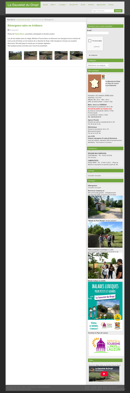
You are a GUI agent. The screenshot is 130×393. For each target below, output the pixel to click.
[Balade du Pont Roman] (105, 234)
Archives (91, 5)
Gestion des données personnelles (114, 389)
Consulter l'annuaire (94, 175)
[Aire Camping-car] (105, 207)
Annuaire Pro (73, 5)
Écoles (83, 5)
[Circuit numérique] (105, 265)
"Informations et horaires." (104, 142)
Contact (110, 5)
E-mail (89, 30)
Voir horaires (92, 157)
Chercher (118, 11)
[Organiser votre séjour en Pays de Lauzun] (106, 345)
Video (91, 360)
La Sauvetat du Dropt (23, 4)
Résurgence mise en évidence (25, 25)
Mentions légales (96, 389)
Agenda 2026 (101, 5)
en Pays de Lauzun (112, 83)
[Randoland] (105, 306)
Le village (62, 5)
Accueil (45, 5)
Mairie (53, 5)
